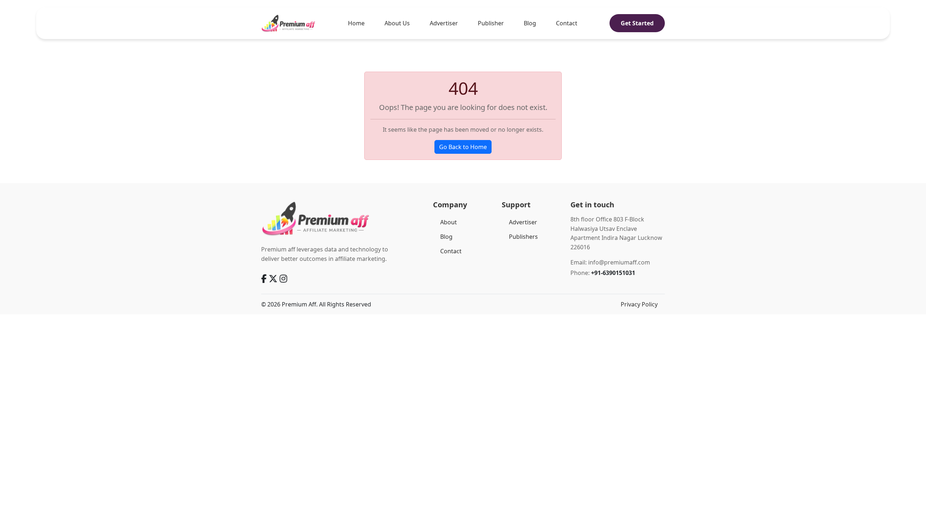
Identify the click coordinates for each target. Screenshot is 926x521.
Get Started (637, 23)
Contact (566, 23)
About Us (397, 23)
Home (356, 23)
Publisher (491, 23)
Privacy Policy (639, 304)
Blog (530, 23)
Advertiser (444, 23)
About (448, 222)
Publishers (523, 237)
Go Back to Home (463, 147)
